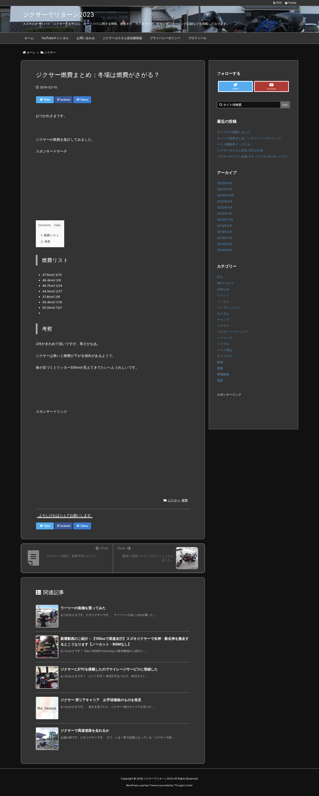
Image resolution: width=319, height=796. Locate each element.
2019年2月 (224, 244)
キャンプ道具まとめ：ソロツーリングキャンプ (249, 138)
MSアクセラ (225, 283)
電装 (220, 380)
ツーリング (224, 338)
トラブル (223, 344)
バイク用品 (224, 350)
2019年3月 (224, 238)
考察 (45, 241)
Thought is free (183, 785)
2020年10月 (225, 195)
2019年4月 (224, 232)
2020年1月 (224, 213)
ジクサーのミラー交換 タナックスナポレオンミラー (252, 156)
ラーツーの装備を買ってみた (83, 608)
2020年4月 (224, 207)
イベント (223, 295)
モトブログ (224, 356)
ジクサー (50, 52)
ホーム (31, 52)
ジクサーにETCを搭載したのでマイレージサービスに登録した (109, 669)
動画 (220, 362)
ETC (220, 277)
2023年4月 (224, 183)
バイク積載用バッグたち (233, 144)
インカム (223, 301)
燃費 (185, 500)
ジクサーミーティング (232, 331)
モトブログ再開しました (233, 132)
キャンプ (223, 319)
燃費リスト (50, 235)
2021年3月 (224, 189)
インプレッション (229, 307)
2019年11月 (225, 219)
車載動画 (223, 374)
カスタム (223, 313)
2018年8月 (224, 250)
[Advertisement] (113, 190)
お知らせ (223, 289)
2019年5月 (224, 225)
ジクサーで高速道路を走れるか (85, 730)
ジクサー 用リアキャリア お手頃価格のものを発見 (101, 700)
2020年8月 (224, 201)
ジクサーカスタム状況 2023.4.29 (240, 150)
